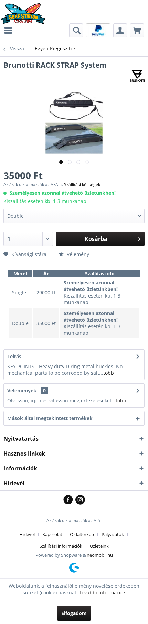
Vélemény (77, 254)
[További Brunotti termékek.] (137, 76)
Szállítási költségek (82, 184)
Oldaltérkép (82, 534)
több (108, 373)
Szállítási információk (61, 546)
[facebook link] (69, 500)
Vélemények (21, 390)
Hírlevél (27, 534)
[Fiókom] (120, 30)
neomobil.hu (100, 555)
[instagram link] (80, 500)
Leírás (14, 356)
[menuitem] (10, 30)
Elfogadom (74, 613)
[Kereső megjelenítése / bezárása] (76, 30)
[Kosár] (137, 30)
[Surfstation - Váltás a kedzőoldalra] (25, 9)
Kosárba (96, 239)
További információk (102, 592)
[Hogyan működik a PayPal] (98, 30)
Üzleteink (99, 546)
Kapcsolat (52, 534)
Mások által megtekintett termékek (50, 418)
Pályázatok (113, 534)
